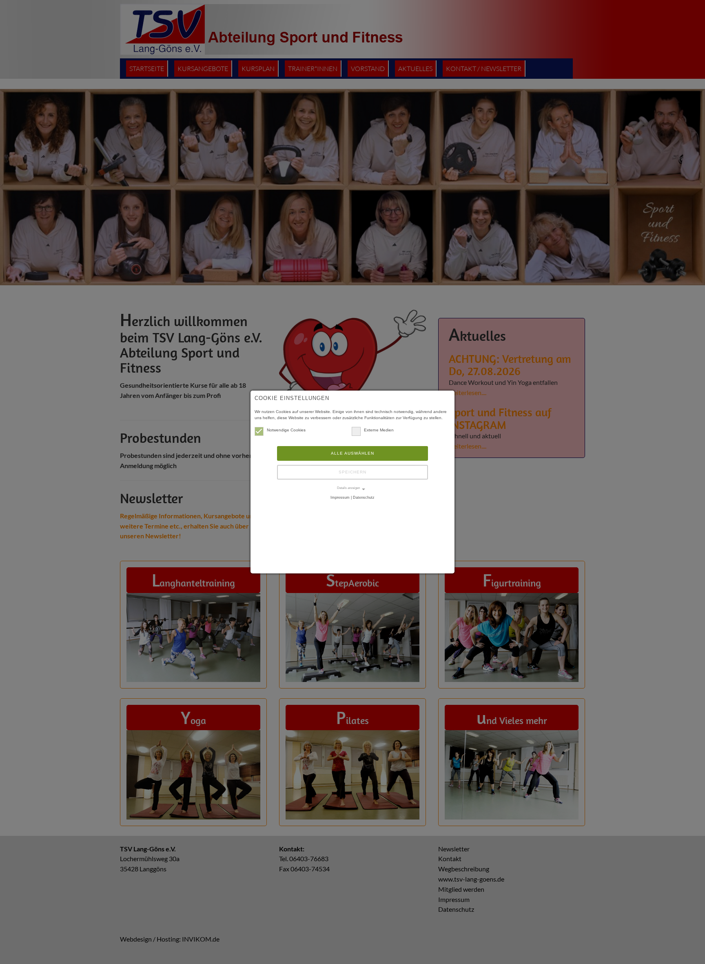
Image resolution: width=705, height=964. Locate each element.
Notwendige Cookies (286, 430)
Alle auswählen (352, 453)
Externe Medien (379, 430)
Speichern (352, 472)
